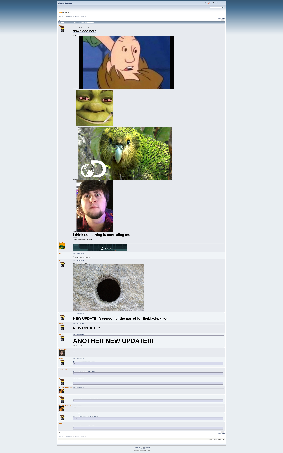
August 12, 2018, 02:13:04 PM (78, 423)
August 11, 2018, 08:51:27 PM (78, 313)
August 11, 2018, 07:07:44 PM (78, 253)
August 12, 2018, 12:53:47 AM (78, 349)
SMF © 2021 (141, 447)
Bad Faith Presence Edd (65, 387)
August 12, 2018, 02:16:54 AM (78, 358)
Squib (60, 253)
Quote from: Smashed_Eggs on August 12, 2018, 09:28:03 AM (84, 380)
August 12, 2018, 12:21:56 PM (78, 387)
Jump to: (210, 439)
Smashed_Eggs (63, 369)
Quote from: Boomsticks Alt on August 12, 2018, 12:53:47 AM (84, 361)
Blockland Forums (65, 3)
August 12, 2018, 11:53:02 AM (78, 378)
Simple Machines (147, 447)
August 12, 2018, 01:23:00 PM (78, 405)
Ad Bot (61, 242)
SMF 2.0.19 (136, 447)
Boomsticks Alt (63, 349)
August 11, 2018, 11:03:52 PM (78, 323)
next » (223, 18)
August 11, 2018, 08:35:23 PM (78, 260)
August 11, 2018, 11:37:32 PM (78, 334)
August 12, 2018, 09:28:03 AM (78, 368)
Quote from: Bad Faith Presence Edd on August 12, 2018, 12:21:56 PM (85, 398)
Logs (60, 423)
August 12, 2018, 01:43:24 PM (78, 413)
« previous (220, 18)
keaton (61, 25)
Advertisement (75, 242)
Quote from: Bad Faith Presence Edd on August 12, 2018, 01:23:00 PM (85, 416)
